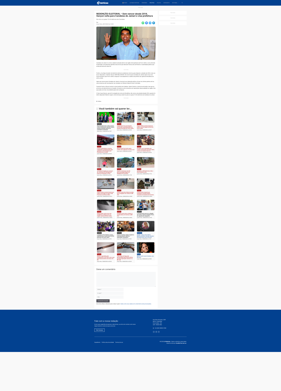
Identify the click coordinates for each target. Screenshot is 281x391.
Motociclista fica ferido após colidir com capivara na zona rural (125, 149)
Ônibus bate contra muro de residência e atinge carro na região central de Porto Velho (104, 215)
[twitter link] (154, 332)
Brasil (138, 254)
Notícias (139, 233)
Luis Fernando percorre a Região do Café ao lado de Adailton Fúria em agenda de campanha (145, 215)
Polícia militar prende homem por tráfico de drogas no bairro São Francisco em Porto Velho (105, 193)
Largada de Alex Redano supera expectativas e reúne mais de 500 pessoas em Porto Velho (105, 236)
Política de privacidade (108, 342)
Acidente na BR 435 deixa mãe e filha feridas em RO (145, 171)
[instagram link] (156, 332)
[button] (182, 2)
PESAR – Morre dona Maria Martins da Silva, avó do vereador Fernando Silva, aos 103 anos (145, 236)
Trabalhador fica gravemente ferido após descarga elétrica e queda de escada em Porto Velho (125, 127)
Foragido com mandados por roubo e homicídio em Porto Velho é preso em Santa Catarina (145, 150)
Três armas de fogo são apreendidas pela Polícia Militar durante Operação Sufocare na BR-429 (125, 257)
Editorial (174, 2)
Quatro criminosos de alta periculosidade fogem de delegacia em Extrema (123, 172)
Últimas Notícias (134, 2)
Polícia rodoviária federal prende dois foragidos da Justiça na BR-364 (125, 193)
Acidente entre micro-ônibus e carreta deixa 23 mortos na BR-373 (125, 215)
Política (152, 2)
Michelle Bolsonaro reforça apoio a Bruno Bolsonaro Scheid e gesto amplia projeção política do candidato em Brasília (105, 127)
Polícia (159, 2)
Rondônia (144, 2)
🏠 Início (124, 2)
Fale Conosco (99, 330)
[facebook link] (159, 332)
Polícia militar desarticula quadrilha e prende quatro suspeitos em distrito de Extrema (145, 193)
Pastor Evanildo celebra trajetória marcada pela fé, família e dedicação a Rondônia (125, 236)
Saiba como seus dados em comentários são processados (135, 304)
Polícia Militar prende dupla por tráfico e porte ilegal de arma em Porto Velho (145, 127)
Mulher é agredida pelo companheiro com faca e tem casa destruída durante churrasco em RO (105, 257)
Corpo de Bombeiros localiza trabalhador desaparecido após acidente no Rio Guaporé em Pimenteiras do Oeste (105, 150)
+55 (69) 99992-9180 (160, 328)
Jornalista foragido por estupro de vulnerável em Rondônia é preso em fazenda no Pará (105, 172)
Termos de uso (119, 342)
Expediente (166, 2)
